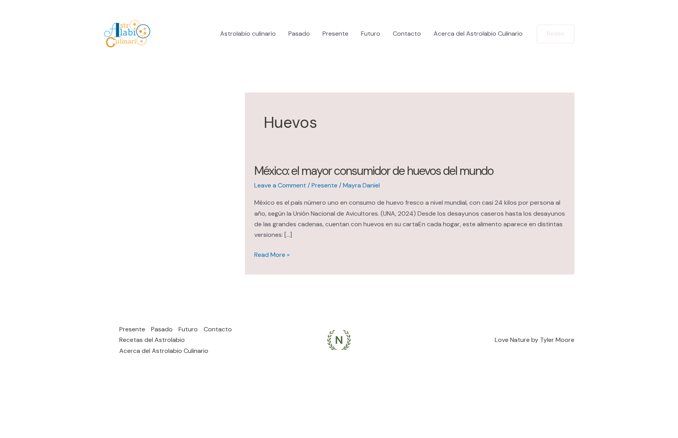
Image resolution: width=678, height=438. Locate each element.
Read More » (272, 255)
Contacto (407, 33)
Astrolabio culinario (248, 33)
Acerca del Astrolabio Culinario (478, 33)
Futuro (370, 33)
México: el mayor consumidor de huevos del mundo (373, 170)
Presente (335, 33)
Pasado (299, 33)
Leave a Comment (280, 185)
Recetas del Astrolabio (152, 340)
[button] (555, 34)
